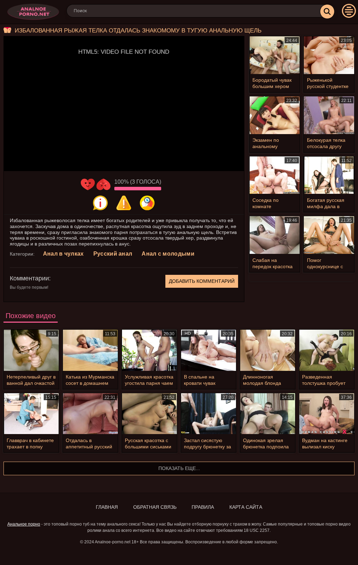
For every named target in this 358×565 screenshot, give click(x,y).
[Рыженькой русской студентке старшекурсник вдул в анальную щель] (329, 55)
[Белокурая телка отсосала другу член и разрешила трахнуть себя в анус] (329, 115)
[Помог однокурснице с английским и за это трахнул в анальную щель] (329, 235)
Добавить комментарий (202, 281)
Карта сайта (245, 507)
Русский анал (113, 254)
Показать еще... (179, 468)
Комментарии (29, 278)
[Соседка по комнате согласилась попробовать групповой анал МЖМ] (275, 175)
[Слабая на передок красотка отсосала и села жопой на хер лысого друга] (275, 235)
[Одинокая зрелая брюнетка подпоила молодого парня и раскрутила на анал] (267, 413)
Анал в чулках (63, 254)
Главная (107, 507)
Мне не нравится (103, 184)
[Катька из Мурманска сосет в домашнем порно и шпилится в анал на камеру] (90, 350)
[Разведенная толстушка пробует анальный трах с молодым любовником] (326, 350)
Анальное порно (23, 524)
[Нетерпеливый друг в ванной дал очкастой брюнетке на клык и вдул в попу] (31, 350)
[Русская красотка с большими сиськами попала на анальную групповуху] (149, 413)
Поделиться (147, 203)
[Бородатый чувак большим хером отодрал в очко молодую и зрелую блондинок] (275, 55)
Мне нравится (87, 184)
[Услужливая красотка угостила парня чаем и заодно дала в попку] (149, 350)
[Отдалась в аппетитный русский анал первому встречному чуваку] (90, 413)
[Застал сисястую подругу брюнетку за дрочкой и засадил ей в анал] (208, 413)
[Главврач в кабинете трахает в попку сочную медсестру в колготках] (31, 413)
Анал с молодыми (168, 254)
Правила (203, 507)
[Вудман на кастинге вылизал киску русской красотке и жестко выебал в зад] (326, 413)
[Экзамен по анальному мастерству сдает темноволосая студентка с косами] (275, 115)
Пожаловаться (123, 203)
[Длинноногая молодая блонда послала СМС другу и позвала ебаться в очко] (267, 350)
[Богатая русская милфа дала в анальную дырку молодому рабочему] (329, 175)
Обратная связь (155, 507)
